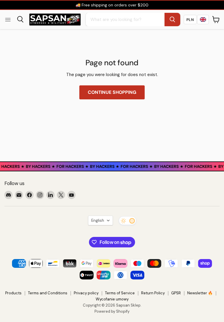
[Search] (172, 19)
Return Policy (153, 293)
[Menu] (7, 19)
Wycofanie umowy (112, 299)
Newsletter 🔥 (200, 293)
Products (13, 293)
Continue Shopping (112, 92)
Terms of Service (120, 293)
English (97, 220)
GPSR (176, 293)
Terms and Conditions (47, 293)
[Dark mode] (127, 220)
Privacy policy (86, 293)
